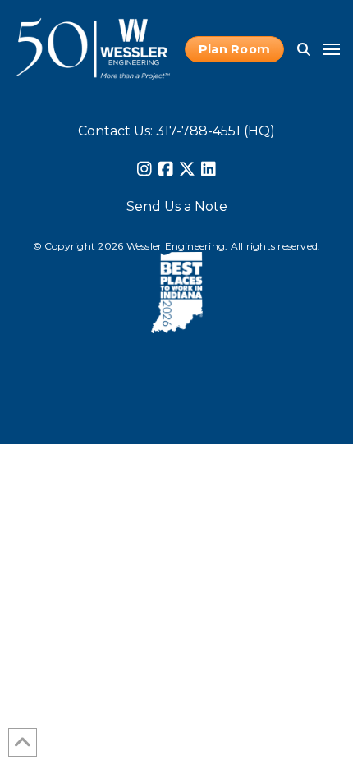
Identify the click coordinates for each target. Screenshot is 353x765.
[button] (303, 49)
